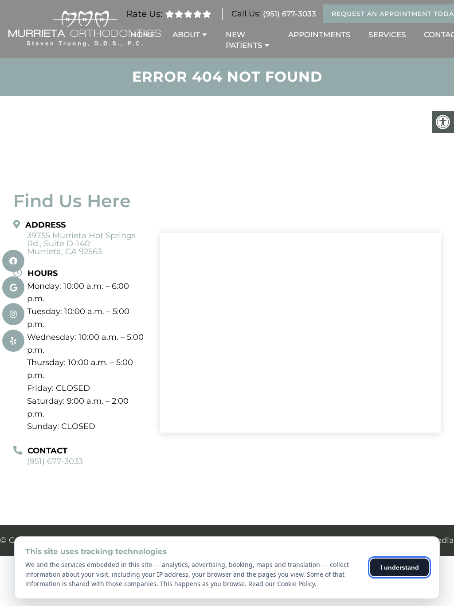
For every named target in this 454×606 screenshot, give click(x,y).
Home (142, 34)
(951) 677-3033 (289, 13)
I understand (399, 567)
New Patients (244, 40)
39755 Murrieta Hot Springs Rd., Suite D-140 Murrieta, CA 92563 (81, 244)
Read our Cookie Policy (281, 583)
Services (387, 34)
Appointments (319, 34)
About (186, 34)
